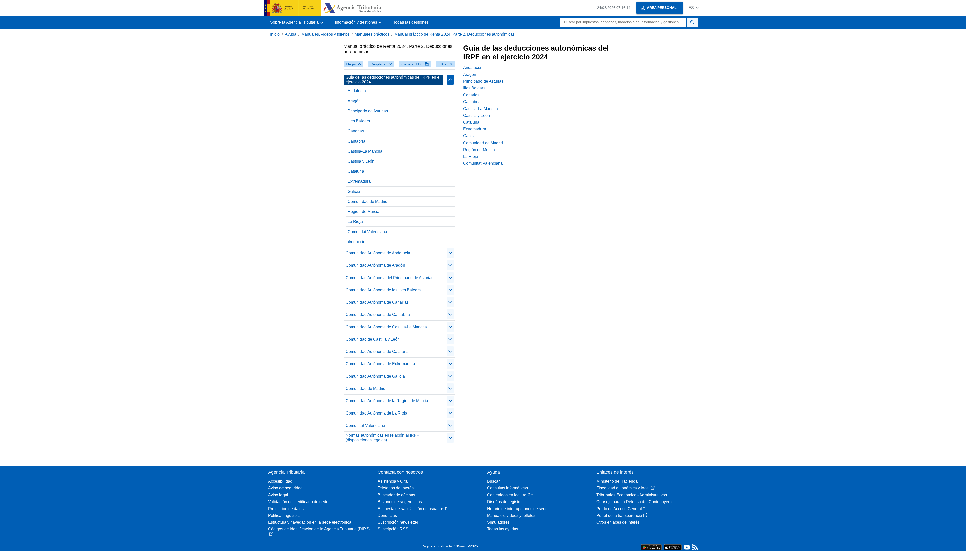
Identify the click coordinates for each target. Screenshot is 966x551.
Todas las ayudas (502, 529)
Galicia (354, 191)
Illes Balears (359, 121)
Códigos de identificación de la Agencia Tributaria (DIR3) (319, 529)
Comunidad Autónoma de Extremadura (380, 364)
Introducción (357, 242)
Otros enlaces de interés (618, 522)
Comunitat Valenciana (367, 231)
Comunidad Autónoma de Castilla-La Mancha (386, 327)
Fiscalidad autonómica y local (623, 488)
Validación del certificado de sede (298, 502)
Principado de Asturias (368, 111)
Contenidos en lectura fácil (511, 495)
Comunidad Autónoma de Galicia (375, 376)
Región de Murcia (363, 211)
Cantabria (356, 141)
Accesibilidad (280, 481)
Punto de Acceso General (619, 509)
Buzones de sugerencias (400, 502)
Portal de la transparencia (619, 515)
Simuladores (498, 522)
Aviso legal (278, 495)
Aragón (354, 101)
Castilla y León (361, 161)
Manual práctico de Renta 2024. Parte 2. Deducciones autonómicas (454, 34)
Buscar (493, 481)
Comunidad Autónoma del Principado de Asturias (389, 278)
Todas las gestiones (411, 22)
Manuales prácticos (372, 34)
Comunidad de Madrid (367, 201)
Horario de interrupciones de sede (517, 509)
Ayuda (290, 34)
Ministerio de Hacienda (617, 481)
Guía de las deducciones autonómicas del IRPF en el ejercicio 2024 (393, 79)
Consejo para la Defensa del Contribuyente (635, 502)
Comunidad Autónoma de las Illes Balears (383, 290)
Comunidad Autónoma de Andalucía (378, 253)
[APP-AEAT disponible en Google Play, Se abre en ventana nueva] (651, 547)
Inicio (275, 34)
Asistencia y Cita (393, 481)
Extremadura (359, 181)
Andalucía (357, 91)
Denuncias (387, 515)
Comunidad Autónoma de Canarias (377, 302)
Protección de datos (286, 509)
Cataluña (356, 171)
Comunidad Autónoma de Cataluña (377, 351)
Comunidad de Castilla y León (373, 339)
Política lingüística (284, 515)
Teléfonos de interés (396, 488)
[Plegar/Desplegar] (450, 80)
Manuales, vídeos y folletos (325, 34)
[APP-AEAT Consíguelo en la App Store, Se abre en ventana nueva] (673, 547)
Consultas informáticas (507, 488)
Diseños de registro (504, 502)
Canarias (356, 131)
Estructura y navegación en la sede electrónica (309, 522)
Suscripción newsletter (398, 522)
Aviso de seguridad (285, 488)
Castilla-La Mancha (365, 151)
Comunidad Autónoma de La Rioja (376, 413)
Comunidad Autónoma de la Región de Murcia (387, 401)
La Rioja (355, 221)
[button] (693, 7)
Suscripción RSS (393, 529)
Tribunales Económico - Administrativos (631, 495)
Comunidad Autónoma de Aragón (375, 265)
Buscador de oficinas (396, 495)
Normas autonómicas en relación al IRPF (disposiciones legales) (382, 437)
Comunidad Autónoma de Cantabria (378, 314)
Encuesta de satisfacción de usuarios (411, 509)
